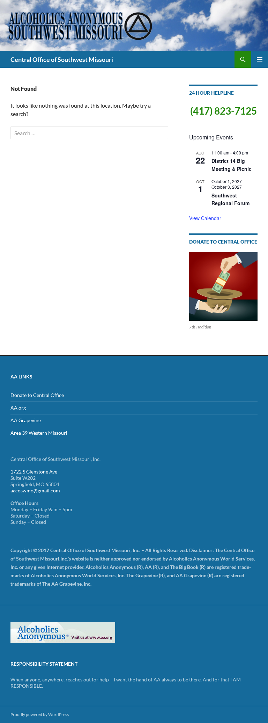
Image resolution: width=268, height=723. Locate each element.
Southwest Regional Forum (230, 199)
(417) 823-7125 (223, 111)
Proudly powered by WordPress (39, 714)
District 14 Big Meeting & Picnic (231, 164)
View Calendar (205, 218)
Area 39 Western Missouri (38, 433)
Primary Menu (259, 59)
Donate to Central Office (37, 395)
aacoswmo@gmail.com (35, 490)
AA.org (18, 408)
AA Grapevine (25, 420)
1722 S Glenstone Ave (33, 472)
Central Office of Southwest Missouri (61, 59)
